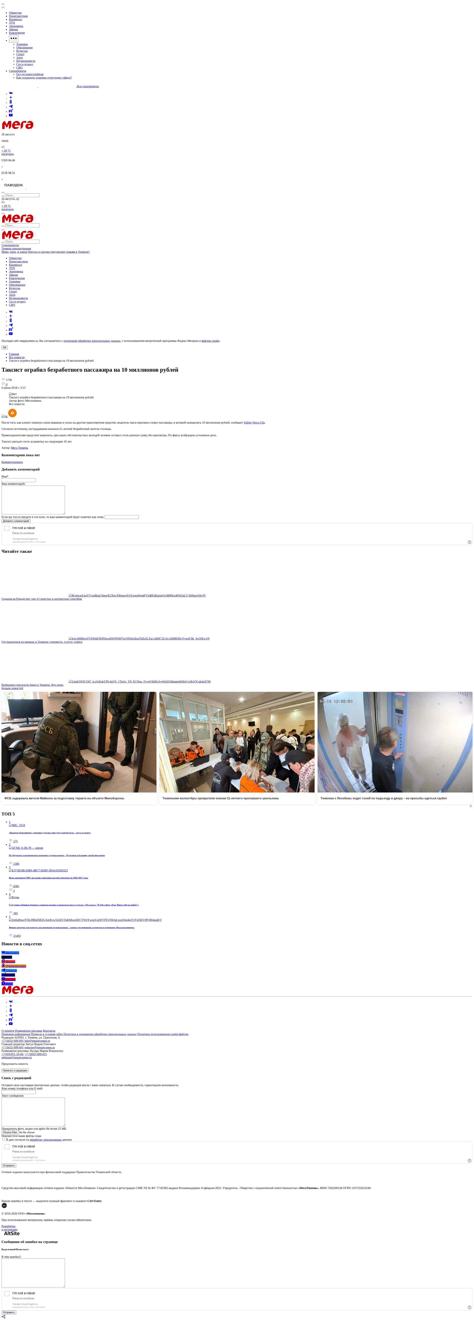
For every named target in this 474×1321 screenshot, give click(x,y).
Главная (14, 354)
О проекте (8, 1030)
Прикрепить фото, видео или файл (33, 1128)
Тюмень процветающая (16, 248)
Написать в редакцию (15, 1070)
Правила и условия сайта (47, 1034)
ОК (4, 347)
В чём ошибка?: (11, 1256)
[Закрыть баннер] (2, 4)
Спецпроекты (10, 245)
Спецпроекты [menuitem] (17, 70)
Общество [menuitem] (15, 12)
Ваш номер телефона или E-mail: (22, 1088)
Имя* (4, 476)
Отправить (9, 1165)
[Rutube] (11, 111)
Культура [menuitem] (22, 50)
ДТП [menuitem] (12, 22)
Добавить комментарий (16, 521)
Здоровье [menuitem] (22, 44)
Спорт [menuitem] (20, 54)
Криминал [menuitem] (15, 19)
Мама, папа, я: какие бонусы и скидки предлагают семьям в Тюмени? (45, 251)
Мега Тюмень (19, 447)
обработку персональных (46, 1139)
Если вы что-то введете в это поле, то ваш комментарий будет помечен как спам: (52, 517)
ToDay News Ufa (254, 422)
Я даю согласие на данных (38, 1139)
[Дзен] (11, 98)
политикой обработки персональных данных (92, 340)
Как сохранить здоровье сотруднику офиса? (44, 77)
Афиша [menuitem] (13, 29)
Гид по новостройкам (30, 74)
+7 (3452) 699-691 (12, 1040)
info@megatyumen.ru (37, 1040)
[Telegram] (11, 107)
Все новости (17, 357)
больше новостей (12, 688)
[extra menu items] (13, 38)
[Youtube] (11, 116)
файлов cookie (210, 340)
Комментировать (12, 462)
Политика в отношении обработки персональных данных (100, 1034)
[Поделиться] (3, 1317)
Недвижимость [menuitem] (25, 60)
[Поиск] (2, 192)
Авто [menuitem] (19, 57)
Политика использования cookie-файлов (162, 1034)
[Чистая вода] (35, 188)
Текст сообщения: (12, 1095)
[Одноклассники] (11, 102)
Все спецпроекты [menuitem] (88, 86)
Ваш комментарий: (13, 483)
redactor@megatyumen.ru (39, 1047)
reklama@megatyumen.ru (16, 1057)
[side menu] (2, 7)
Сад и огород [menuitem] (24, 64)
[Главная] (44, 128)
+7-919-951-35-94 (12, 1054)
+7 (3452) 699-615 (36, 1054)
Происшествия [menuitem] (18, 16)
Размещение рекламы (28, 1030)
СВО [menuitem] (19, 67)
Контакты (49, 1030)
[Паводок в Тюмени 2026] (13, 188)
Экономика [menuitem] (16, 26)
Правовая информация (15, 1034)
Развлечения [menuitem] (17, 32)
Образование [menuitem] (24, 47)
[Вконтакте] (11, 93)
